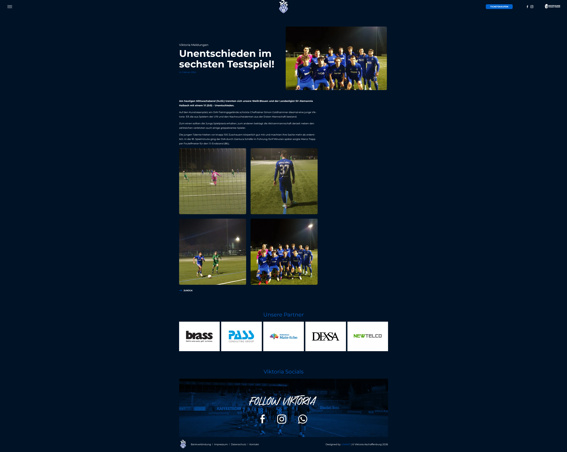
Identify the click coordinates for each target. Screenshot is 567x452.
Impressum (221, 444)
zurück (188, 290)
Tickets (499, 6)
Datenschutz (238, 444)
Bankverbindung (201, 444)
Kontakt (254, 444)
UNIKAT (345, 444)
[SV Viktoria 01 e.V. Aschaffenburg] (283, 6)
